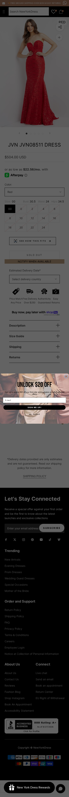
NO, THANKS (34, 414)
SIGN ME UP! (35, 407)
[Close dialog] (66, 376)
